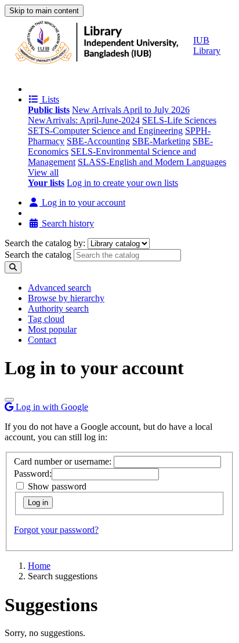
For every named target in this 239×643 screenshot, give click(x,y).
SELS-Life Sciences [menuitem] (179, 120)
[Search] (13, 267)
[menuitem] (49, 110)
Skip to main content (44, 10)
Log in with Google (50, 407)
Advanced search (59, 288)
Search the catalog (38, 255)
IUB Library (206, 45)
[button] (43, 99)
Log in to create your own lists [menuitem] (122, 183)
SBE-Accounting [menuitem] (98, 141)
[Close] (9, 399)
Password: (33, 473)
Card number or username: (62, 461)
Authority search (58, 308)
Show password (56, 486)
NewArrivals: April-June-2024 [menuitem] (84, 120)
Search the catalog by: (45, 243)
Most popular (52, 329)
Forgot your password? (56, 530)
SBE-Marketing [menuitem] (161, 141)
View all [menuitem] (43, 172)
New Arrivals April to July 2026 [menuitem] (131, 110)
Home (39, 566)
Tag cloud (46, 319)
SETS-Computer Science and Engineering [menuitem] (105, 131)
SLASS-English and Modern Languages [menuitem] (152, 162)
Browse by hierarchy (66, 298)
